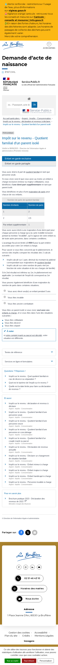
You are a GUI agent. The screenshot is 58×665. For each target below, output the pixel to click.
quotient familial (33, 172)
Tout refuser (29, 661)
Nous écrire (32, 598)
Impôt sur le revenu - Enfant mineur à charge (28, 464)
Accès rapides (49, 48)
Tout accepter (12, 661)
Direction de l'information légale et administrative (21, 518)
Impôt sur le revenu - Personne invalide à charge (30, 482)
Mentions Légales (44, 635)
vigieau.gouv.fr (17, 10)
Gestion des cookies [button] (19, 632)
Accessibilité (41, 632)
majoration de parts (37, 192)
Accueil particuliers (11, 118)
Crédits (26, 635)
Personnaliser (46, 661)
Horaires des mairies (32, 588)
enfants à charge (9, 313)
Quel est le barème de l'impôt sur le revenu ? (28, 383)
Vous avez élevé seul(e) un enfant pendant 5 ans (28, 291)
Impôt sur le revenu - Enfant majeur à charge (28, 470)
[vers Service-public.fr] (37, 111)
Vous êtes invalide (15, 297)
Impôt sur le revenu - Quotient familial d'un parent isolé (27, 124)
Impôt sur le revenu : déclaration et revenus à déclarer (27, 121)
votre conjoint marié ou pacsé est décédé (24, 335)
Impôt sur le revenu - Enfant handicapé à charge (30, 476)
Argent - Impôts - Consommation (36, 118)
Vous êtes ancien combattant (20, 304)
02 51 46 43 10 (32, 578)
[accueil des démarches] (29, 98)
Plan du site (11, 635)
